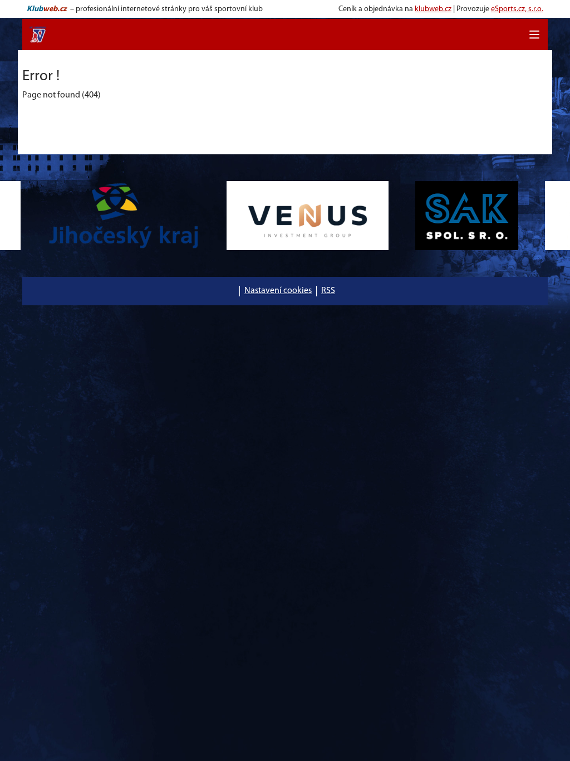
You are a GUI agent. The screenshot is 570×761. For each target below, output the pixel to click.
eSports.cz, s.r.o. (517, 9)
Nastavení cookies (278, 290)
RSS (328, 290)
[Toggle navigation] (534, 34)
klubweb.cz (433, 9)
